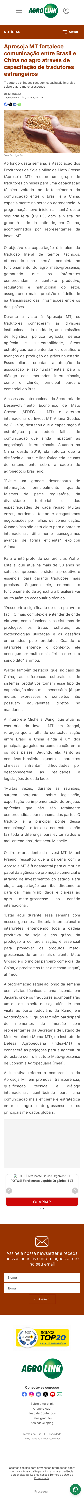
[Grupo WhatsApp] (75, 1489)
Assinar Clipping (42, 1423)
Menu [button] (73, 32)
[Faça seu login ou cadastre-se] (66, 10)
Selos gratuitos (42, 1418)
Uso (66, 1474)
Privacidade (54, 1433)
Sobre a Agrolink (42, 1403)
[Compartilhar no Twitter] (10, 104)
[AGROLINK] (43, 11)
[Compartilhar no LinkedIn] (15, 104)
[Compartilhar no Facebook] (6, 104)
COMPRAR (42, 1202)
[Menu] (19, 10)
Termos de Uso (32, 1433)
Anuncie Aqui (42, 1408)
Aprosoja (12, 94)
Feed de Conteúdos (42, 1413)
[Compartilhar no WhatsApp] (19, 104)
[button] (9, 1191)
